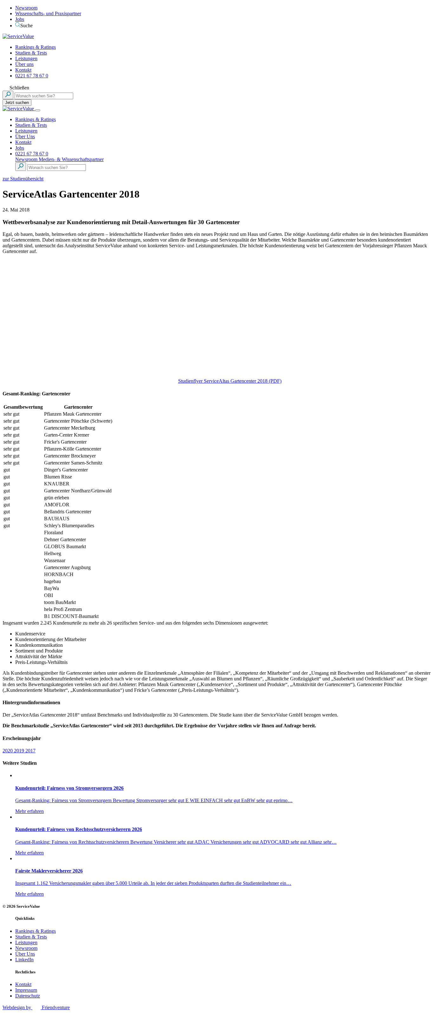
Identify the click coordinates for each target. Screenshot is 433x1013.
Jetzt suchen (17, 102)
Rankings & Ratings (35, 47)
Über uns (24, 64)
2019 (19, 750)
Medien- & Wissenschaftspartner (71, 159)
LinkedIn (24, 959)
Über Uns (25, 136)
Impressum (26, 990)
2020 (8, 750)
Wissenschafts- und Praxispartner (48, 13)
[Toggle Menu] (37, 110)
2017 (30, 750)
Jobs (19, 19)
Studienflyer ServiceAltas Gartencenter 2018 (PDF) (229, 381)
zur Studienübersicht (23, 178)
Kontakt (23, 70)
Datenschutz (27, 995)
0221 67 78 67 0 (31, 75)
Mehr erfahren (29, 811)
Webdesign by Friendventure (36, 1007)
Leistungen (26, 58)
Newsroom (26, 7)
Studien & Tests (31, 52)
